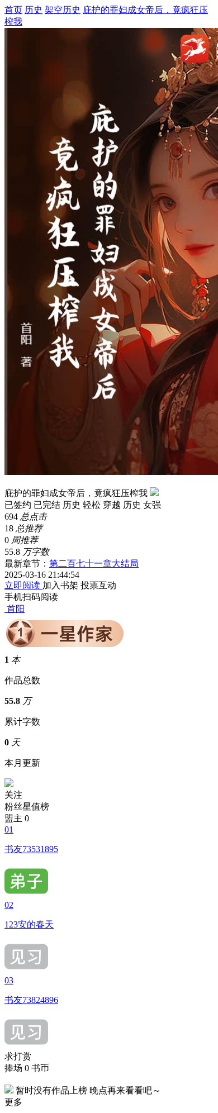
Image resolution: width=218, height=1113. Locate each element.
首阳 (16, 608)
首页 (13, 10)
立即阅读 (23, 585)
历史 (33, 10)
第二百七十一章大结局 (94, 563)
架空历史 (62, 10)
